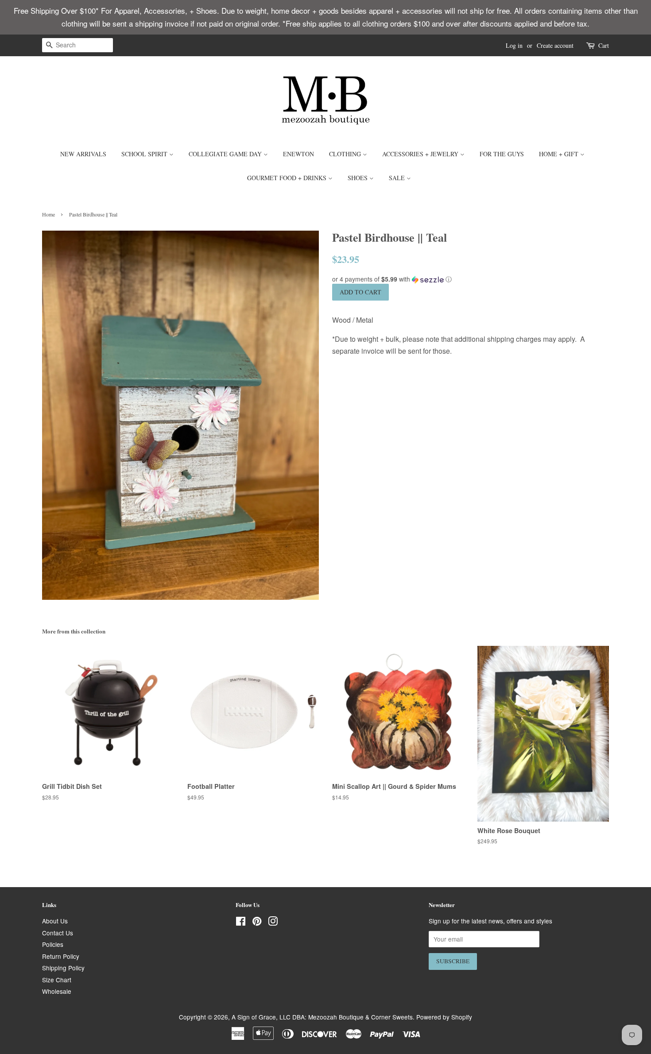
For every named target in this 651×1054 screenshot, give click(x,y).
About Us (55, 920)
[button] (470, 279)
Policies (52, 944)
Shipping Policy (63, 967)
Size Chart (56, 979)
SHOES (358, 178)
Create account (555, 45)
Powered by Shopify (444, 1016)
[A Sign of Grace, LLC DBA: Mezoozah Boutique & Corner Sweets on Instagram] (273, 922)
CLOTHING (346, 154)
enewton (298, 154)
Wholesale (56, 991)
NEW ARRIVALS (83, 154)
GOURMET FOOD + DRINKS (287, 178)
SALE (398, 178)
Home (48, 214)
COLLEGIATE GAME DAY (226, 154)
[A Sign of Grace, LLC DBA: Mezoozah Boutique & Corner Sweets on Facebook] (241, 922)
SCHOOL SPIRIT (145, 154)
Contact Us (57, 932)
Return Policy (60, 956)
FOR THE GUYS (502, 154)
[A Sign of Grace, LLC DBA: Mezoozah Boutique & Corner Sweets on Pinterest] (257, 922)
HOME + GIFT (559, 154)
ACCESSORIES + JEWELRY (421, 154)
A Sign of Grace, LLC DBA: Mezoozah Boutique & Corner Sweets (322, 1016)
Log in (514, 45)
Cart (603, 45)
